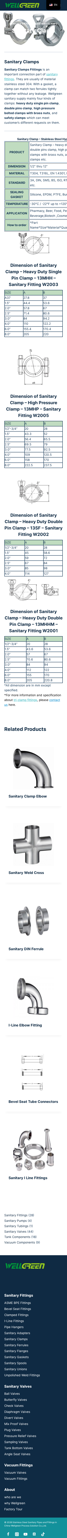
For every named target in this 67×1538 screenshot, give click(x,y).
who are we (12, 1497)
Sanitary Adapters (17, 1333)
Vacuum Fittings (15, 1478)
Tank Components (17, 1237)
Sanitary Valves (15, 1231)
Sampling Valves (16, 1442)
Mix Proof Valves (16, 1424)
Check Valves (14, 1406)
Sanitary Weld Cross (26, 873)
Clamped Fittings (16, 1315)
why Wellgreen (14, 1503)
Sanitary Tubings (16, 1226)
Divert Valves (13, 1418)
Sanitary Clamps (46, 23)
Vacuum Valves (15, 1472)
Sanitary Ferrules (16, 1345)
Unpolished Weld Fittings (22, 1375)
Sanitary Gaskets (16, 1357)
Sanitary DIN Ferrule (26, 949)
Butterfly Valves (15, 1399)
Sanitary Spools (15, 1363)
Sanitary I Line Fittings (28, 1178)
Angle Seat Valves (17, 1454)
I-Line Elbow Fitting (25, 1025)
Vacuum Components (19, 1242)
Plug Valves (12, 1430)
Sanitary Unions (15, 1369)
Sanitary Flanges (16, 1351)
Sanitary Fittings (21, 23)
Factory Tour (13, 1509)
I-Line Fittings (14, 1321)
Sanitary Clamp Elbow (28, 796)
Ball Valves (12, 1393)
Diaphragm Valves (17, 1412)
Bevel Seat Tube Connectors (33, 1102)
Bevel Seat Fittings (17, 1309)
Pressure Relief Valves (20, 1436)
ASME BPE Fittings (17, 1303)
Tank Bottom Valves (18, 1448)
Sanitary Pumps (15, 1221)
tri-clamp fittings (25, 700)
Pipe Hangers (14, 1327)
